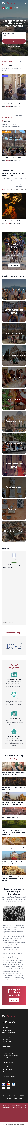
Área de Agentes (6, 1060)
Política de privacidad (7, 1069)
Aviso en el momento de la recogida (13, 1124)
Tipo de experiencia (8, 33)
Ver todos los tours (7, 61)
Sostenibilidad (5, 1058)
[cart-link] (17, 8)
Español (22, 1095)
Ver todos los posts (14, 759)
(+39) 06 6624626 (6, 1039)
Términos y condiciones (8, 1074)
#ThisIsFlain (14, 1119)
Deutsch (15, 1098)
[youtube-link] (10, 1022)
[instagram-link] (13, 1022)
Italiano (15, 1095)
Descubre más (14, 265)
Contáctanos (14, 1000)
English (8, 1095)
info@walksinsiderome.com (9, 1038)
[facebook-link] (6, 1022)
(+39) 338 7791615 (6, 1041)
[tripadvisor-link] (3, 1022)
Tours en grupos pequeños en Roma (11, 1055)
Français (8, 1098)
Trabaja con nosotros (7, 1062)
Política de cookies (6, 1071)
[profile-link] (14, 8)
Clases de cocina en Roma (8, 1051)
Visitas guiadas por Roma (8, 1048)
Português (22, 1098)
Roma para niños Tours (7, 1053)
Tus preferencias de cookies (9, 1076)
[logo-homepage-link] (8, 3)
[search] (14, 41)
